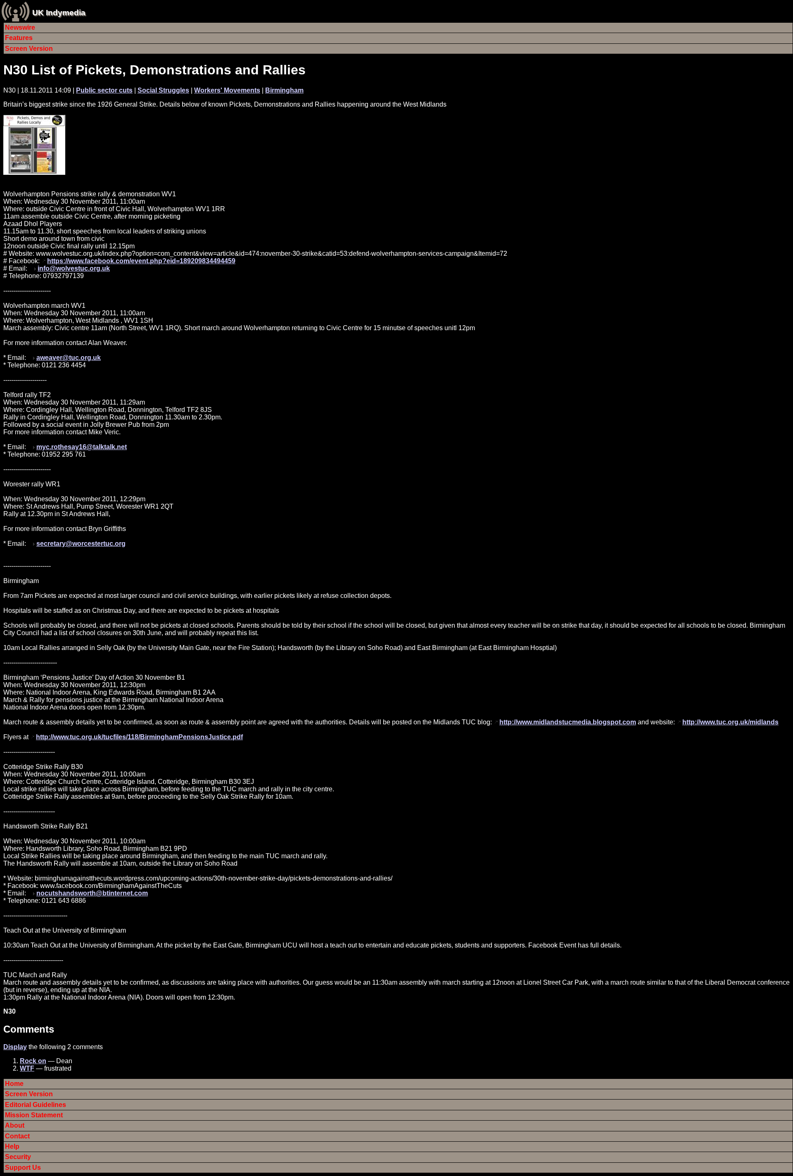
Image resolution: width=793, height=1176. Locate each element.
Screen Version (29, 48)
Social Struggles (163, 90)
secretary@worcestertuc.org (81, 543)
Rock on (33, 1060)
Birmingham (284, 90)
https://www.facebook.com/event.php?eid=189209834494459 (141, 260)
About (14, 1125)
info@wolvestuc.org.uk (74, 268)
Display (15, 1046)
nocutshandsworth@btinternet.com (92, 893)
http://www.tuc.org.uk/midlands (730, 722)
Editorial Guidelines (35, 1104)
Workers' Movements (227, 90)
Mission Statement (34, 1115)
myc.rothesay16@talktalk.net (81, 446)
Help (12, 1146)
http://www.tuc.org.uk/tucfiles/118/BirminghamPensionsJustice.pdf (139, 736)
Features (19, 37)
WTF (27, 1068)
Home (14, 1083)
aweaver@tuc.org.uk (68, 357)
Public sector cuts (104, 90)
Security (18, 1156)
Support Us (23, 1167)
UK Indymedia (58, 12)
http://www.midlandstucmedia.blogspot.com (567, 722)
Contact (17, 1136)
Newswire (20, 27)
